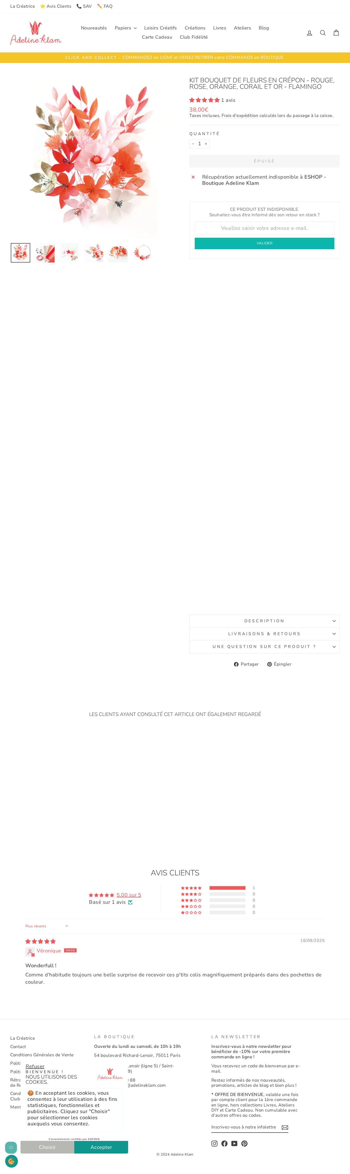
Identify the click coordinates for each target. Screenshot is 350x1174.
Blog (264, 28)
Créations (195, 28)
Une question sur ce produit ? (264, 646)
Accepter (101, 1147)
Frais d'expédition (240, 115)
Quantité (204, 134)
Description (264, 621)
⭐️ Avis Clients (55, 6)
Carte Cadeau (157, 37)
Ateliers (242, 28)
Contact (18, 1047)
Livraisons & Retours (264, 634)
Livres (219, 28)
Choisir (47, 1147)
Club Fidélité (194, 37)
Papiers (124, 28)
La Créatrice (22, 6)
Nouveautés (94, 28)
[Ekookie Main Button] (11, 1161)
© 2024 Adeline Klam (175, 1154)
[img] (40, 941)
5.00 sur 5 (129, 895)
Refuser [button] (35, 1066)
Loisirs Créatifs (160, 28)
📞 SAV (84, 6)
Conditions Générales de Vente (42, 1055)
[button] (205, 100)
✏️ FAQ (105, 6)
